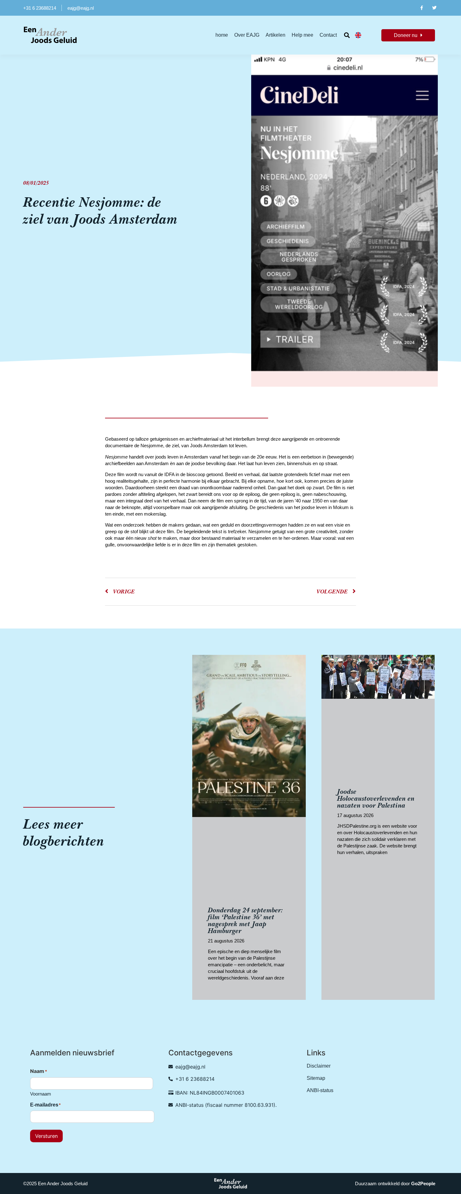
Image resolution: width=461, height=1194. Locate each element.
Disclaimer (319, 1066)
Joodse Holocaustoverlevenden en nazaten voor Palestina (376, 798)
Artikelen (275, 35)
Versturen (46, 1136)
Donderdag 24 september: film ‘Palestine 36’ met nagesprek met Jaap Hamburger (245, 920)
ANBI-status (320, 1090)
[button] (347, 35)
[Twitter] (434, 8)
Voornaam (40, 1093)
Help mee (302, 35)
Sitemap (316, 1078)
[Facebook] (421, 8)
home (221, 35)
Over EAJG (246, 35)
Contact (328, 35)
